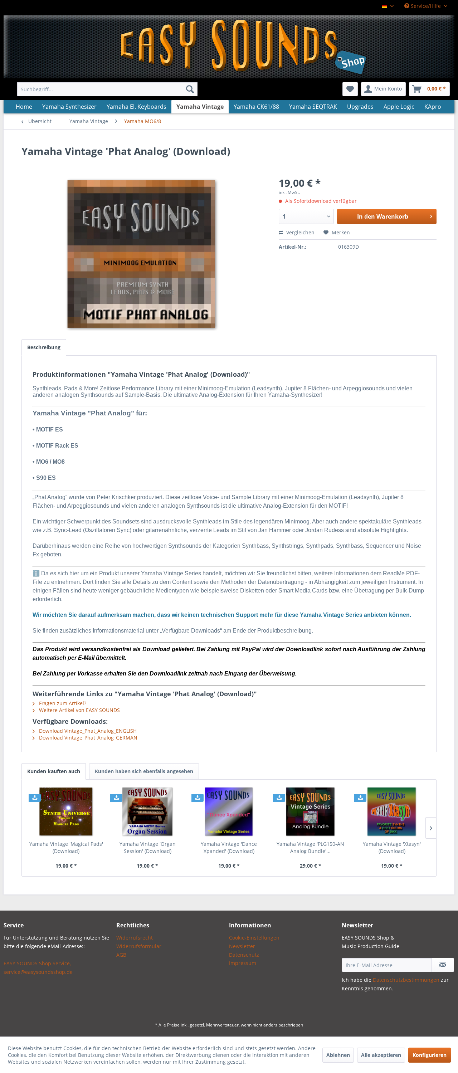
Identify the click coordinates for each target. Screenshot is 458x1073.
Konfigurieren (430, 1055)
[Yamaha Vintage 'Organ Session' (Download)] (148, 812)
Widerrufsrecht (134, 937)
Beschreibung (43, 347)
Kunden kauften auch (53, 771)
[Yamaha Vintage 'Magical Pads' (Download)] (66, 812)
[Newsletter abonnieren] (443, 965)
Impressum (242, 963)
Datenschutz (244, 954)
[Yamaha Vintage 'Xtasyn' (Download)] (392, 812)
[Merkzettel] (350, 89)
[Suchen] (190, 89)
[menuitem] (107, 89)
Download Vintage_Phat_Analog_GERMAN (87, 737)
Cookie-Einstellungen (254, 937)
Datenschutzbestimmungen (406, 979)
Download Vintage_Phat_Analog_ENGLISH (87, 730)
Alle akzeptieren (381, 1055)
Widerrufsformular (138, 946)
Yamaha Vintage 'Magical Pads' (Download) (66, 847)
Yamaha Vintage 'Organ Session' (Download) (148, 847)
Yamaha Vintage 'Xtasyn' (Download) (392, 847)
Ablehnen (338, 1055)
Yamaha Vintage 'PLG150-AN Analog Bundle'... (310, 847)
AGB (121, 954)
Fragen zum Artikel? (62, 703)
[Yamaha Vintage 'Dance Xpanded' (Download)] (229, 812)
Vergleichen (300, 232)
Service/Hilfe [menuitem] (425, 6)
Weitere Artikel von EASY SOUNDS (79, 710)
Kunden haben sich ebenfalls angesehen (144, 771)
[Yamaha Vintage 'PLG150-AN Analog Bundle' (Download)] (310, 812)
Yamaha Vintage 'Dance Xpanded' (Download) (229, 847)
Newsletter (242, 946)
